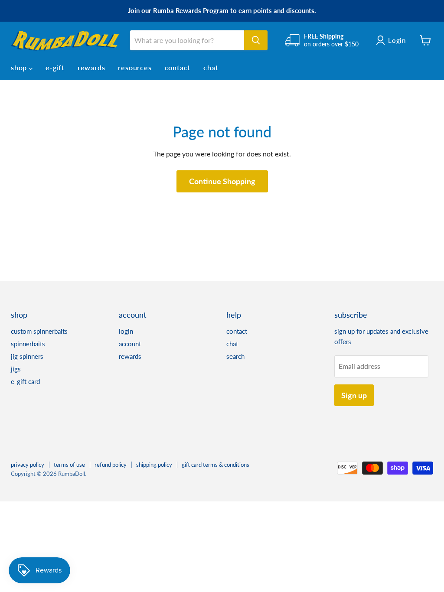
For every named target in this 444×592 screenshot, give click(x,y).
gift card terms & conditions (215, 464)
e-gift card (25, 381)
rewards (91, 67)
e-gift (55, 67)
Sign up (354, 395)
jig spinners (27, 356)
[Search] (256, 40)
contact (178, 67)
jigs (16, 369)
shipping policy (154, 464)
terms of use (69, 464)
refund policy (111, 464)
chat (210, 67)
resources (134, 67)
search (235, 356)
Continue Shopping (222, 181)
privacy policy (27, 464)
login (126, 331)
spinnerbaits (28, 344)
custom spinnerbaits (39, 331)
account (130, 344)
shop (20, 67)
